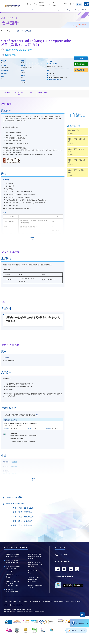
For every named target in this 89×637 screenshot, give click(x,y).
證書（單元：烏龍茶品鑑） (24, 516)
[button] (73, 4)
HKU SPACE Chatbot (78, 630)
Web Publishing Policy (61, 601)
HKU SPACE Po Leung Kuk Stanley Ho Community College (12, 583)
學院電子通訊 (81, 115)
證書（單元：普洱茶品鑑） (24, 508)
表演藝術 (10, 23)
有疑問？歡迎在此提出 (54, 79)
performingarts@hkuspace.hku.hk (58, 77)
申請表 (50, 61)
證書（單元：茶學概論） (23, 525)
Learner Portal (55, 4)
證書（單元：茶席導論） (23, 512)
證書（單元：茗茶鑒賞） (23, 521)
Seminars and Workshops (42, 4)
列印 (55, 64)
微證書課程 (10, 55)
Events (35, 4)
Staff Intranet (47, 601)
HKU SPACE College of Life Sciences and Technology (12, 569)
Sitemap (6, 605)
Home (3, 31)
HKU (24, 4)
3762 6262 (63, 555)
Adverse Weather (65, 4)
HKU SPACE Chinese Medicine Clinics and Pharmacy (34, 556)
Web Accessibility (17, 605)
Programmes (10, 31)
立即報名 (80, 58)
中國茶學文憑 (18, 503)
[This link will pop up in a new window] (67, 585)
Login (79, 4)
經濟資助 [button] (3, 73)
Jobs (5, 601)
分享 (50, 64)
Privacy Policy (76, 601)
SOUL (60, 4)
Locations (48, 4)
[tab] (32, 104)
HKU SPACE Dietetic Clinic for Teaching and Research (35, 564)
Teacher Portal (35, 601)
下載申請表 (14, 466)
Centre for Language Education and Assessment (34, 579)
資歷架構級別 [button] (4, 70)
